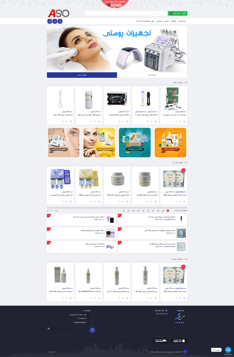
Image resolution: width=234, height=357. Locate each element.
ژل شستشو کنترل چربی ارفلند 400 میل (145, 291)
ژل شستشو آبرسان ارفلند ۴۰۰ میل (118, 291)
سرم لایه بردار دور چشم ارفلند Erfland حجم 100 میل (55, 291)
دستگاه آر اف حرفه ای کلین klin (95, 244)
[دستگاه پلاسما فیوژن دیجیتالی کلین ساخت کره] (181, 219)
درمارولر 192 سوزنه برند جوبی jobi (89, 115)
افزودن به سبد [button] (184, 121)
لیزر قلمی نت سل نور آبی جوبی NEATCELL (171, 115)
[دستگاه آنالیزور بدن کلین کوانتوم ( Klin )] (110, 233)
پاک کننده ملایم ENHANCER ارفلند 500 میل (86, 291)
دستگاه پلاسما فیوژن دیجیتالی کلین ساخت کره (162, 217)
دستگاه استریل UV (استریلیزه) (119, 115)
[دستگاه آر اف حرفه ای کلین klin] (110, 246)
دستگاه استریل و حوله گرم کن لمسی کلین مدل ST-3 (89, 217)
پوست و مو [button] (152, 75)
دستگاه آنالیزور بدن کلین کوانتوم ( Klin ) (93, 230)
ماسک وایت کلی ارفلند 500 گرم (147, 195)
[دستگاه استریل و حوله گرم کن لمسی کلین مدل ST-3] (110, 219)
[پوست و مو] (117, 49)
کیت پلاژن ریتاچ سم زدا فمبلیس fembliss (58, 195)
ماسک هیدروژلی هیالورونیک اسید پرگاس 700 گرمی (160, 230)
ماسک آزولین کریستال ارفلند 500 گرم (117, 195)
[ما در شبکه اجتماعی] (49, 21)
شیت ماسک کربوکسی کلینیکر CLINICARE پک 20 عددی (167, 195)
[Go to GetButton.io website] (228, 354)
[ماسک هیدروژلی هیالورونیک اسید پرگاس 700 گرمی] (181, 233)
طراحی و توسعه (51, 352)
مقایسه (180, 121)
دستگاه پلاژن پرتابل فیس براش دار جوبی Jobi (142, 115)
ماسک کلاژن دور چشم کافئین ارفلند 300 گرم (162, 244)
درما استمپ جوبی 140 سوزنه (63, 115)
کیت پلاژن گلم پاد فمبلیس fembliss (88, 195)
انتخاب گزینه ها (156, 121)
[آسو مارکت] (59, 13)
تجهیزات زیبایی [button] (82, 75)
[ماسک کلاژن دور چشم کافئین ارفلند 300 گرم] (181, 246)
